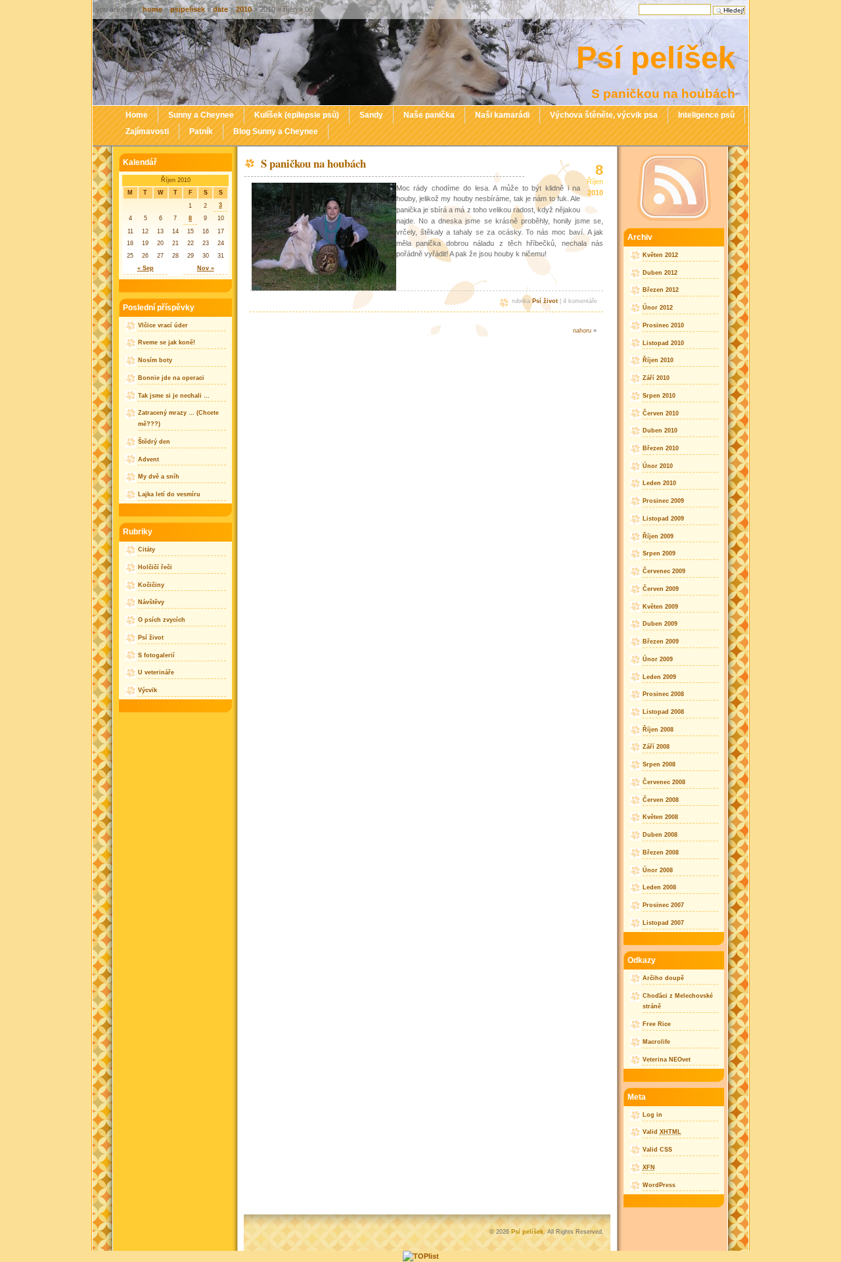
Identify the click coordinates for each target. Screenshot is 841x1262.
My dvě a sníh (158, 476)
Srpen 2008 (659, 764)
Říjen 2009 (658, 536)
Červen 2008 (661, 800)
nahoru (582, 330)
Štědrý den (154, 441)
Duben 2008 (660, 834)
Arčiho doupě (663, 978)
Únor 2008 (658, 870)
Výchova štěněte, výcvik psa (604, 115)
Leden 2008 (659, 887)
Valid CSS (657, 1149)
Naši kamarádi (502, 115)
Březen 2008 (661, 852)
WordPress (659, 1185)
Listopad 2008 (663, 712)
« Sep (145, 268)
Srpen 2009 (659, 553)
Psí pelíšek (655, 57)
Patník (201, 131)
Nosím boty (155, 360)
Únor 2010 (658, 466)
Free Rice (657, 1024)
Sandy (371, 115)
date (220, 9)
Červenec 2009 (664, 571)
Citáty (146, 549)
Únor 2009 (658, 659)
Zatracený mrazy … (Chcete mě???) (178, 418)
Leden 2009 (659, 677)
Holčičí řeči (155, 567)
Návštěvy (151, 602)
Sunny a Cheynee (201, 115)
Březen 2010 (661, 448)
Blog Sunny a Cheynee (275, 131)
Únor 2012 (658, 307)
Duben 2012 (660, 272)
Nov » (205, 268)
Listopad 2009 (663, 518)
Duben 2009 (660, 623)
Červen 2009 (661, 589)
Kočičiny (151, 585)
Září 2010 (656, 378)
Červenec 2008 (664, 782)
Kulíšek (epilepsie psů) (296, 115)
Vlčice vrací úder (163, 325)
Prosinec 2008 (663, 694)
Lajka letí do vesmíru (169, 494)
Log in (652, 1114)
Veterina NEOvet (667, 1059)
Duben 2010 (660, 430)
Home (136, 115)
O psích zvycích (161, 620)
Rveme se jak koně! (166, 342)
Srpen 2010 (659, 395)
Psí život (545, 301)
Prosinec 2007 (663, 905)
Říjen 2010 (658, 360)
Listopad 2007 (663, 923)
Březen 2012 (661, 290)
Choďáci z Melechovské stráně (678, 1001)
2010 (244, 9)
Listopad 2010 (663, 343)
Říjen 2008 (658, 729)
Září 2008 (656, 746)
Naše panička (429, 115)
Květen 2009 (660, 606)
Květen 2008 (660, 817)
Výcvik (147, 690)
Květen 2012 (660, 255)
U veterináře (156, 672)
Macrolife (656, 1042)
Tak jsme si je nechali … (174, 395)
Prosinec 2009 (663, 501)
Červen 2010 (661, 413)
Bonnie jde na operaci (171, 378)
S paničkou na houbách (313, 163)
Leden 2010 (659, 483)
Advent (148, 459)
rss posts (674, 187)
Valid (662, 1132)
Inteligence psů (706, 115)
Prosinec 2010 (663, 325)
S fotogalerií (156, 655)
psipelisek (187, 9)
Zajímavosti (147, 131)
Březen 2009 (661, 641)
